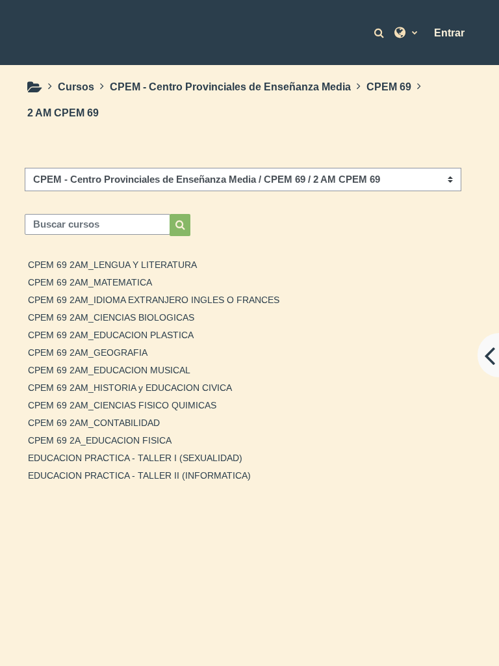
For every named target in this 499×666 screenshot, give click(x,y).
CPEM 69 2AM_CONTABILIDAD (94, 423)
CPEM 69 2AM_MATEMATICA (90, 282)
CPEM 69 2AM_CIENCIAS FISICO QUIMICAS (122, 405)
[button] (380, 32)
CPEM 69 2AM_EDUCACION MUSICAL (109, 370)
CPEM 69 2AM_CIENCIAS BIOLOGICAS (111, 317)
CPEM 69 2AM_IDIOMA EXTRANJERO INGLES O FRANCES (153, 300)
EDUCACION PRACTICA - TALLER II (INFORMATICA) (139, 475)
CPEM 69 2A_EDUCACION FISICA (100, 440)
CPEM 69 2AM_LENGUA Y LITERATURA (112, 265)
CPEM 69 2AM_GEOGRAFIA (87, 352)
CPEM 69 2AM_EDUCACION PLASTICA (111, 335)
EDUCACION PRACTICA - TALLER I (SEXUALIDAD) (135, 458)
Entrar (449, 32)
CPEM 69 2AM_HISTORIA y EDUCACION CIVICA (130, 387)
